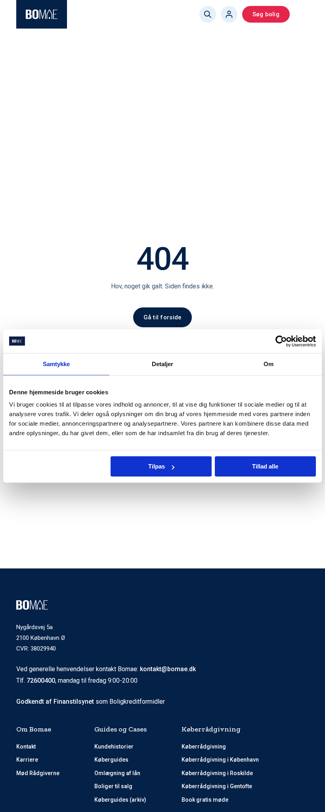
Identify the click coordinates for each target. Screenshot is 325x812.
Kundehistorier (114, 746)
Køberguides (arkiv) (120, 800)
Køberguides (111, 759)
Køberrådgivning (204, 746)
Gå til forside (162, 317)
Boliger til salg (113, 786)
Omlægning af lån (117, 773)
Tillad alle (265, 466)
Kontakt (26, 746)
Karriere (27, 759)
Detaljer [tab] (163, 364)
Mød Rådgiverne (37, 773)
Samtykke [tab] (56, 364)
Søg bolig (265, 14)
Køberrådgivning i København (220, 759)
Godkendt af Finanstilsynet (55, 701)
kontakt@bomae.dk (168, 669)
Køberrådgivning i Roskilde (217, 773)
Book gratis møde (205, 800)
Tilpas (156, 466)
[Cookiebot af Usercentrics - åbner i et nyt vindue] (281, 341)
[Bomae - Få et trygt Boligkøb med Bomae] (41, 14)
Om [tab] (268, 364)
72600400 (41, 680)
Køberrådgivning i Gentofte (217, 786)
